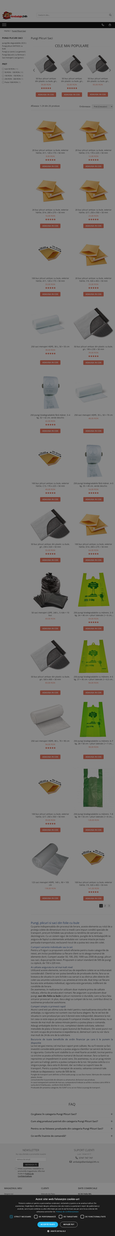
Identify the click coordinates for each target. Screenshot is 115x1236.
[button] (57, 1231)
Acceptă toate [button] (48, 1224)
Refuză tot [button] (68, 1224)
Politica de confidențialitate (67, 1211)
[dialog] (57, 1215)
